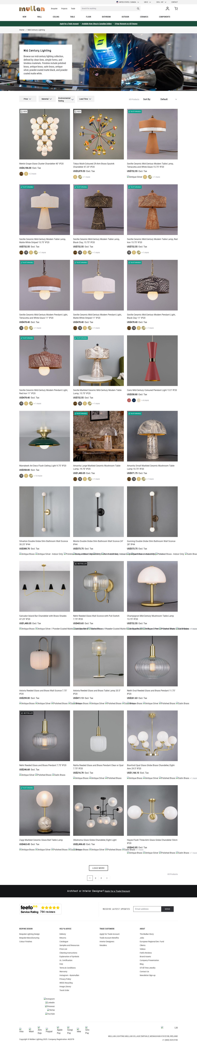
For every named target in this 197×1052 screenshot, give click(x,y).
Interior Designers (107, 941)
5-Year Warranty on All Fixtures (126, 24)
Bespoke (54, 8)
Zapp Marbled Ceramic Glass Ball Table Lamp (41, 840)
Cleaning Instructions (68, 953)
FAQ (61, 964)
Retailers (103, 945)
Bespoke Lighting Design (29, 934)
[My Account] (168, 8)
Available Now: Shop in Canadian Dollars (97, 24)
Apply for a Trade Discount (117, 891)
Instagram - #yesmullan (69, 975)
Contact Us (144, 971)
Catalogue (64, 941)
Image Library (65, 986)
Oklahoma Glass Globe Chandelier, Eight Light (94, 840)
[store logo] (32, 8)
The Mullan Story (147, 934)
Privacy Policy (65, 979)
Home (21, 30)
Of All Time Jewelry (147, 968)
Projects (64, 8)
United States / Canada (127, 2)
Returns (63, 938)
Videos (142, 949)
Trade (73, 8)
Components (164, 17)
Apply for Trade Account (110, 934)
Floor (88, 17)
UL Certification (66, 960)
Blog (142, 964)
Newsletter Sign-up (147, 975)
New (24, 17)
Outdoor (125, 17)
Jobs (142, 938)
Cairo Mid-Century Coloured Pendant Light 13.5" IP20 (152, 390)
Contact (174, 2)
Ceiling (56, 17)
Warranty (63, 971)
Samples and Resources (69, 945)
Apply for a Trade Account (69, 24)
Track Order (64, 990)
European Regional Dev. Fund (152, 941)
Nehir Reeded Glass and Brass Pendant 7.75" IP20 (42, 765)
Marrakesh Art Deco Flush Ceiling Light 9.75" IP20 (42, 465)
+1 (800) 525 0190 (170, 1040)
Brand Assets (145, 956)
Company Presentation (149, 960)
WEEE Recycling (66, 983)
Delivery (63, 934)
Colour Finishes (25, 941)
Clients (142, 945)
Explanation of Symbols (69, 956)
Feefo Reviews (146, 953)
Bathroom (106, 17)
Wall (39, 17)
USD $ (146, 2)
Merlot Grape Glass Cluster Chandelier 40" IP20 (41, 163)
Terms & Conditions (68, 968)
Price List (63, 949)
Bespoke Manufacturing (29, 938)
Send (167, 909)
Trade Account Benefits (109, 938)
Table (72, 17)
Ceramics (144, 17)
